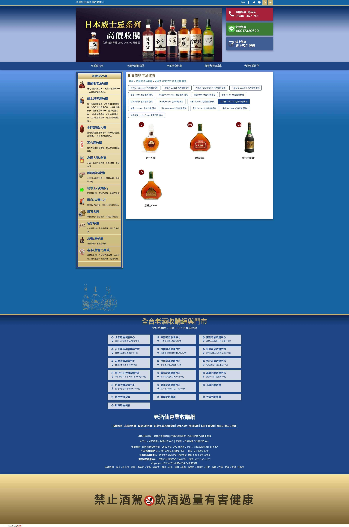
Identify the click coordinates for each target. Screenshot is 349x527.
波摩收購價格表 (99, 110)
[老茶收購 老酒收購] (82, 251)
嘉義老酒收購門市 (216, 373)
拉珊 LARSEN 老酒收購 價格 (202, 101)
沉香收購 (91, 243)
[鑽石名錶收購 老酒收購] (82, 213)
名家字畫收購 (208, 425)
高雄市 (200, 467)
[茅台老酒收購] (82, 144)
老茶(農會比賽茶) (99, 250)
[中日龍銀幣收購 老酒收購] (82, 174)
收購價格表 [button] (97, 65)
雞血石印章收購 (93, 205)
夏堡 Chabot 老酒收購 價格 (204, 108)
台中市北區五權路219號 (171, 341)
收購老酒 (117, 425)
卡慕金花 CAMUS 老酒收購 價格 (245, 88)
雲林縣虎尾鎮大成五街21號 (172, 376)
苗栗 (148, 467)
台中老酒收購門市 (170, 361)
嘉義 (183, 467)
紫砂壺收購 (101, 243)
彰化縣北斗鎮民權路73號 (217, 364)
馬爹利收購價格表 (112, 88)
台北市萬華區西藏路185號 (126, 353)
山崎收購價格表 (97, 114)
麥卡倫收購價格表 (94, 104)
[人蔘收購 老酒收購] (82, 159)
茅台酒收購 (94, 142)
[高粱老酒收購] (82, 129)
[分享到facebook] (248, 2)
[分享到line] (259, 2)
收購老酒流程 (144, 436)
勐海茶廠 (114, 258)
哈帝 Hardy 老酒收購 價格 (233, 94)
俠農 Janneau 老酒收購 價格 (234, 108)
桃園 (133, 467)
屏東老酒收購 (122, 405)
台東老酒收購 (213, 397)
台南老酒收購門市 (125, 385)
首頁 (131, 81)
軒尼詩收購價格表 (94, 88)
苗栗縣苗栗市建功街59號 (126, 364)
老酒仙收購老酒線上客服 (199, 436)
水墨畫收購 (103, 228)
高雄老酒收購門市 (170, 385)
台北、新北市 (122, 467)
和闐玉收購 (115, 193)
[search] (264, 2)
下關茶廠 (104, 258)
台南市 (191, 467)
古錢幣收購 (109, 178)
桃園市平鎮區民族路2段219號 (173, 353)
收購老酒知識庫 (213, 65)
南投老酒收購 (122, 397)
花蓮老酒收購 (213, 385)
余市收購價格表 (97, 117)
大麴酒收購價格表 (104, 136)
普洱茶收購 (92, 255)
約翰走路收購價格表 (99, 107)
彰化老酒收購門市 (216, 361)
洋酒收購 (146, 446)
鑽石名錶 (93, 211)
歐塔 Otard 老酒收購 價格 (142, 94)
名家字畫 (93, 223)
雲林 (177, 467)
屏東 (207, 467)
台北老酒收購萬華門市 (127, 349)
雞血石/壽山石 (96, 200)
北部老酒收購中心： (149, 455)
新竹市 (141, 467)
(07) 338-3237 (202, 459)
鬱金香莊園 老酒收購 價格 (142, 101)
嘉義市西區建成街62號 (216, 376)
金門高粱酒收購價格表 (96, 132)
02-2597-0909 (202, 455)
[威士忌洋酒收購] (82, 100)
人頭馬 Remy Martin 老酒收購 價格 (210, 88)
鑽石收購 (91, 216)
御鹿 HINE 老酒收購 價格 (204, 94)
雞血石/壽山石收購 (226, 425)
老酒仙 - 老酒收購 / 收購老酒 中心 (157, 441)
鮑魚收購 (110, 163)
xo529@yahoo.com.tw (206, 446)
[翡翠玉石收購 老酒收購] (82, 189)
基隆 (233, 467)
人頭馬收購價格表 (96, 92)
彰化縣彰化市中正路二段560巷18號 (130, 376)
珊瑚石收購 (103, 193)
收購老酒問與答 (136, 65)
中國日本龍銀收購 (94, 178)
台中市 (156, 467)
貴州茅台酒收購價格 (95, 148)
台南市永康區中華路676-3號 (127, 388)
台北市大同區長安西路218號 (127, 341)
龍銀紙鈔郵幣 (96, 173)
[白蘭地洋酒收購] (82, 85)
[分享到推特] (254, 2)
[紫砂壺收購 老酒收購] (82, 240)
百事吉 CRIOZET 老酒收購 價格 (170, 81)
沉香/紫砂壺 (95, 238)
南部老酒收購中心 (216, 337)
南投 (164, 467)
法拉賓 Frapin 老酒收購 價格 (171, 101)
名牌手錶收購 (112, 216)
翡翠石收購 (92, 193)
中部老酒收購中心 (170, 337)
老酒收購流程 (251, 65)
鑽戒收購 (100, 216)
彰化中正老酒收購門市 (127, 373)
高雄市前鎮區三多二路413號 (218, 341)
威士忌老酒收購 (97, 98)
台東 (214, 467)
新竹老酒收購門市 (216, 349)
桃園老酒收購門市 (170, 349)
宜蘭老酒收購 (168, 397)
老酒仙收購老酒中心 (178, 463)
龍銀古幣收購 (145, 425)
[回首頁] (270, 2)
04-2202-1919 (201, 450)
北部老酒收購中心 (125, 337)
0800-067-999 (178, 328)
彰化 (170, 467)
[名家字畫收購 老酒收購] (82, 225)
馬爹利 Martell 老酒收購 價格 (176, 88)
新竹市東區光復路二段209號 (218, 353)
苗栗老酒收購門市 (125, 361)
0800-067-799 (169, 446)
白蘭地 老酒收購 (144, 81)
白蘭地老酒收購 (97, 83)
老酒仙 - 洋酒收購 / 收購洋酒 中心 (192, 441)
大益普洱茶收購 (105, 255)
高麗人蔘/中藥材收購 (187, 425)
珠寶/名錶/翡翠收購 (164, 425)
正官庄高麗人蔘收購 (95, 163)
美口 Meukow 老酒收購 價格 (174, 108)
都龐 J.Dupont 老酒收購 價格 (143, 108)
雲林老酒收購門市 (170, 373)
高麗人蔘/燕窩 (96, 158)
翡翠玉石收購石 (97, 188)
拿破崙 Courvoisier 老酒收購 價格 (173, 94)
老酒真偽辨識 (174, 65)
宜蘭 (220, 467)
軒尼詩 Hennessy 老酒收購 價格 (144, 88)
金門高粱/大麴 (96, 127)
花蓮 (227, 467)
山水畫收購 (92, 228)
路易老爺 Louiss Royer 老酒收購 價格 (147, 115)
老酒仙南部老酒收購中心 (90, 2)
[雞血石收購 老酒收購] (82, 201)
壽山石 (105, 205)
